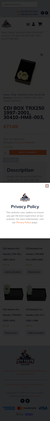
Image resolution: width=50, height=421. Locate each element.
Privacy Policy (23, 222)
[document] (25, 210)
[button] (47, 186)
